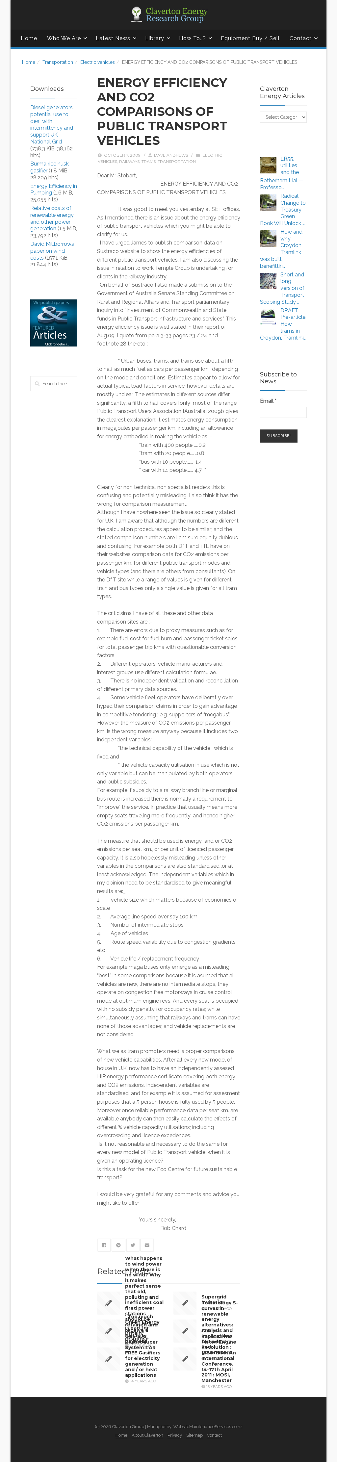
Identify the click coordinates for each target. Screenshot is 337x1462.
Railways (129, 161)
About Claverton (147, 1435)
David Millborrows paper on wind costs (52, 251)
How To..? (192, 38)
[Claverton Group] (168, 15)
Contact (301, 38)
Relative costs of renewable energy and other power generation (52, 218)
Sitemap (194, 1435)
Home (29, 38)
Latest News (113, 38)
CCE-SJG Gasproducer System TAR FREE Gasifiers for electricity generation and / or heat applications (142, 1355)
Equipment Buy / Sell (250, 38)
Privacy (175, 1435)
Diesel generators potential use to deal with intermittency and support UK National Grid (51, 124)
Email (268, 401)
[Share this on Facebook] (104, 1245)
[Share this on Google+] (118, 1245)
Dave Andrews (171, 155)
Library (154, 38)
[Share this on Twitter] (133, 1245)
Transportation (57, 62)
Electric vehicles (97, 62)
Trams (149, 161)
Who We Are (64, 38)
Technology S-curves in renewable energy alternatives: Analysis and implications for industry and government (219, 1327)
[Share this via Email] (147, 1245)
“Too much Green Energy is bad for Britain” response (142, 1328)
